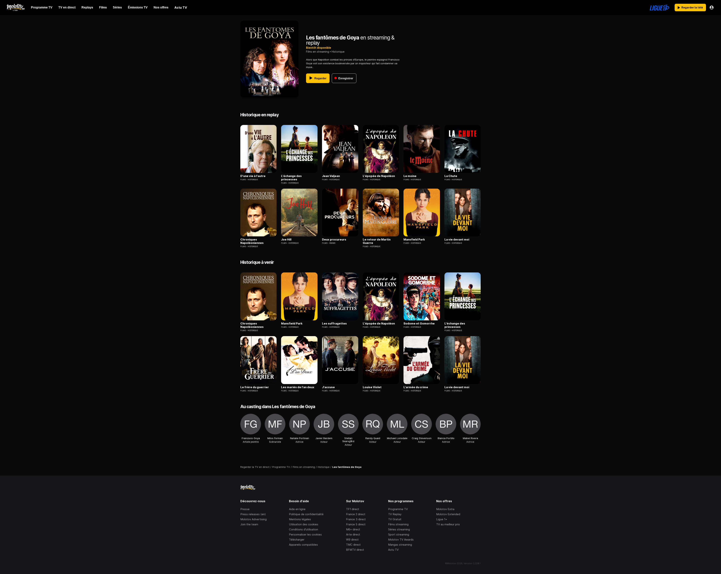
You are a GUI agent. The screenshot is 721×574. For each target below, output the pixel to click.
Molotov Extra (445, 509)
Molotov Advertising (253, 519)
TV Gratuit (394, 519)
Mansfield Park (414, 239)
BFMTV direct (355, 549)
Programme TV (398, 509)
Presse (245, 509)
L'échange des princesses (291, 177)
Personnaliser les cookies (305, 534)
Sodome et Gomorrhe (419, 323)
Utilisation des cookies (303, 524)
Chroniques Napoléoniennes (252, 241)
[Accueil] (15, 7)
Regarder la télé (692, 7)
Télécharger (296, 539)
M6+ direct (353, 529)
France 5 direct (356, 524)
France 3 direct (356, 519)
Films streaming (398, 524)
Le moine (409, 176)
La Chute (450, 176)
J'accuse (328, 387)
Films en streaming (317, 51)
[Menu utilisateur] (711, 7)
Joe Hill (286, 239)
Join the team (249, 524)
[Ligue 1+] (659, 7)
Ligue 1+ (441, 519)
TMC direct (353, 544)
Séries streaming (399, 529)
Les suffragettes (334, 323)
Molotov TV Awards (401, 539)
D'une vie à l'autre (252, 176)
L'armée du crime (415, 387)
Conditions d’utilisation (303, 529)
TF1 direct (352, 509)
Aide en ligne (297, 509)
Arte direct (353, 534)
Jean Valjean (331, 176)
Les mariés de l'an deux (297, 387)
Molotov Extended (448, 514)
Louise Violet (372, 387)
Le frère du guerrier (254, 387)
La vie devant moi (456, 239)
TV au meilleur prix (448, 524)
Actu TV (393, 549)
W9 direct (352, 539)
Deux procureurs (334, 239)
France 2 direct (355, 514)
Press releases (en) (253, 514)
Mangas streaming (400, 544)
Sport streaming (398, 534)
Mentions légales (300, 519)
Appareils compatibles (303, 544)
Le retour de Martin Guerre (377, 241)
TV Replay (394, 514)
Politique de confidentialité (306, 514)
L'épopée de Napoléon (379, 176)
